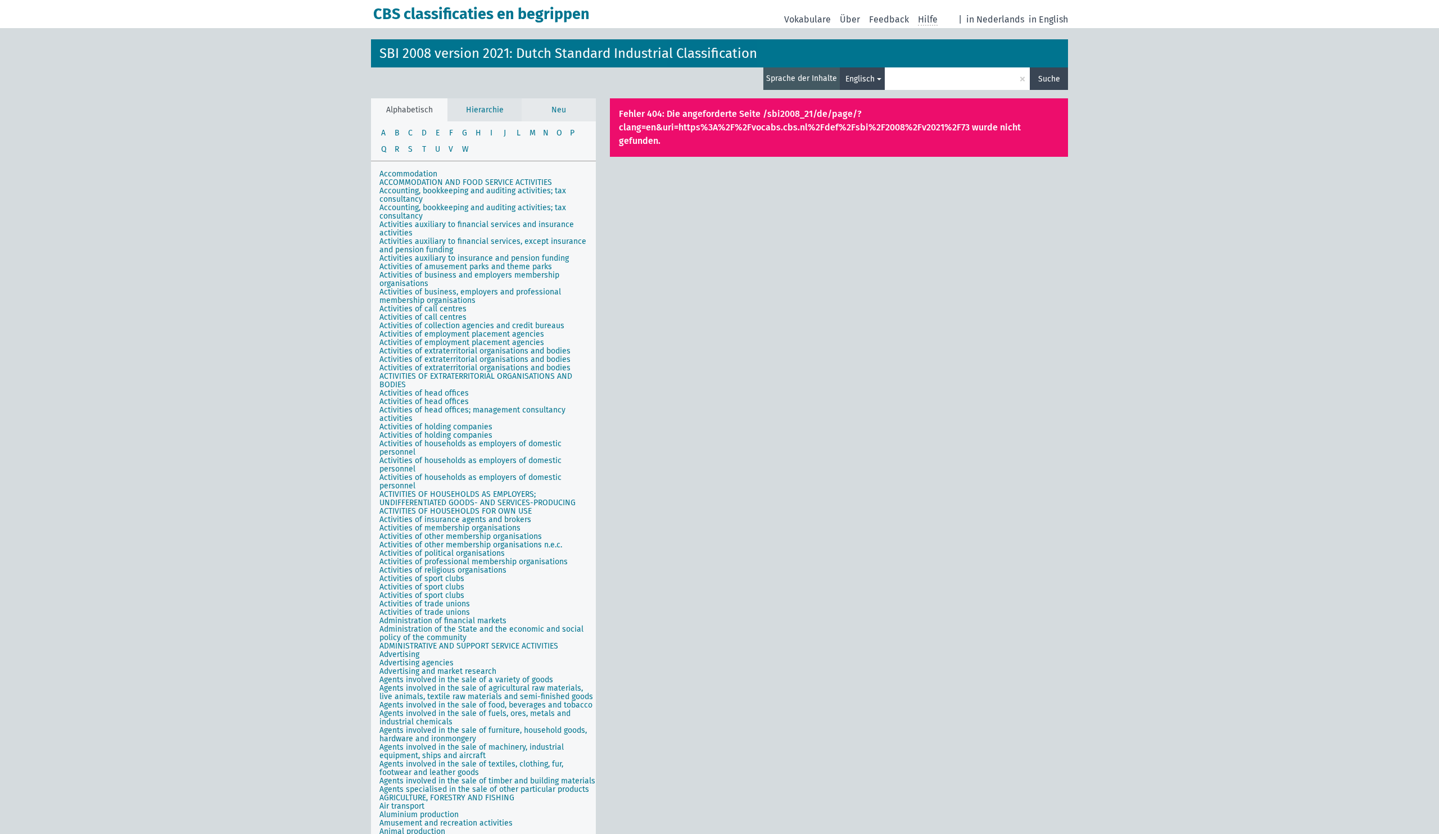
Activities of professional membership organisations (473, 561)
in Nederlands (995, 19)
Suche (1049, 79)
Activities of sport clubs (421, 578)
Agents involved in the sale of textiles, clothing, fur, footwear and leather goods (471, 768)
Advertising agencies (416, 663)
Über (850, 19)
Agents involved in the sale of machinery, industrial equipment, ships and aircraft (471, 751)
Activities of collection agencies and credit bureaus (471, 325)
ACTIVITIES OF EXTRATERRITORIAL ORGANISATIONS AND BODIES (475, 380)
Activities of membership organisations (450, 528)
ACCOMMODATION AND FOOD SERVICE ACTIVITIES (465, 182)
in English (1048, 19)
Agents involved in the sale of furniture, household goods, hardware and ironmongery (483, 735)
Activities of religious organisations (442, 570)
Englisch (860, 79)
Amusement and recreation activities (446, 823)
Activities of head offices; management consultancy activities (472, 414)
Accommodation (408, 174)
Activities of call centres (423, 309)
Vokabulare (807, 19)
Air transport (401, 806)
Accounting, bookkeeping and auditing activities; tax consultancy (472, 195)
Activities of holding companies (435, 427)
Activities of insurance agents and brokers (455, 519)
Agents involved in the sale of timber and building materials (487, 781)
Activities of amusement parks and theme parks (465, 266)
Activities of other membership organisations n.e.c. (470, 545)
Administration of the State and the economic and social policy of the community (481, 633)
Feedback (889, 19)
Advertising (399, 654)
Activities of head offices (424, 393)
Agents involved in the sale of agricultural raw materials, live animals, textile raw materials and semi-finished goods (486, 692)
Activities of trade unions (424, 604)
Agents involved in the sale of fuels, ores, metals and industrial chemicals (475, 718)
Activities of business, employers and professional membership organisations (470, 296)
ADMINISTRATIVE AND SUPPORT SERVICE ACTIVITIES (468, 646)
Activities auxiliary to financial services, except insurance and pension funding (482, 246)
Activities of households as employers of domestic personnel (470, 448)
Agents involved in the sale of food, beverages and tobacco (485, 705)
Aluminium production (419, 814)
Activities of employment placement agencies (461, 334)
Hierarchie (485, 110)
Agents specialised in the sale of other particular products (484, 789)
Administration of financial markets (442, 621)
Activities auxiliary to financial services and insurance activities (476, 229)
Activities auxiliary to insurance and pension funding (474, 258)
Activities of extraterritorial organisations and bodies (475, 351)
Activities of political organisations (442, 553)
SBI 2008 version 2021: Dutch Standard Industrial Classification (568, 53)
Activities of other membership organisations (460, 536)
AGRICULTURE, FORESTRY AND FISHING (446, 798)
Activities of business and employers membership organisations (469, 279)
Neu (558, 110)
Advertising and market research (437, 671)
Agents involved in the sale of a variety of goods (466, 680)
